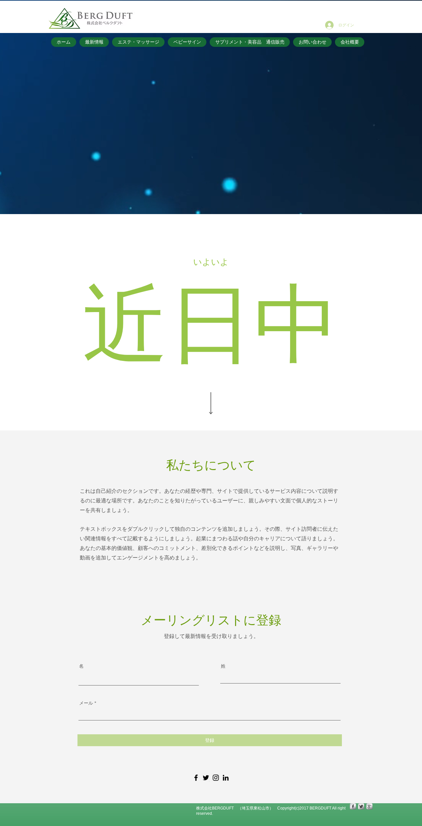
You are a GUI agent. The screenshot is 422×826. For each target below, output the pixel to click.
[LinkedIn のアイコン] (226, 778)
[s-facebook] (353, 806)
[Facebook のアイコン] (196, 778)
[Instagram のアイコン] (216, 778)
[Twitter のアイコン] (206, 778)
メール (86, 703)
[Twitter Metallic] (361, 806)
